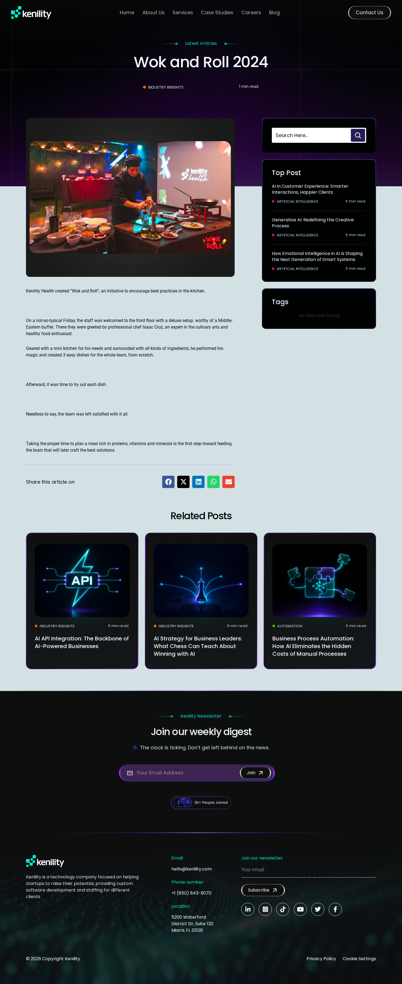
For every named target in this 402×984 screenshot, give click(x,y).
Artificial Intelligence (298, 201)
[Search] (358, 135)
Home (127, 12)
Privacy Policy (321, 959)
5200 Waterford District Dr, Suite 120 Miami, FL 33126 (192, 923)
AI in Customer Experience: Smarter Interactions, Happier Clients (310, 189)
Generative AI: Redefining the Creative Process (313, 223)
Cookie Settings (359, 959)
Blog (274, 12)
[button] (168, 482)
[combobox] (311, 135)
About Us (153, 12)
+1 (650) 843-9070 (191, 893)
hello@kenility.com (191, 869)
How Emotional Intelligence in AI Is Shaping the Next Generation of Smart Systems (317, 256)
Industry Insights (165, 87)
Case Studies (217, 12)
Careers (251, 12)
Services (183, 12)
